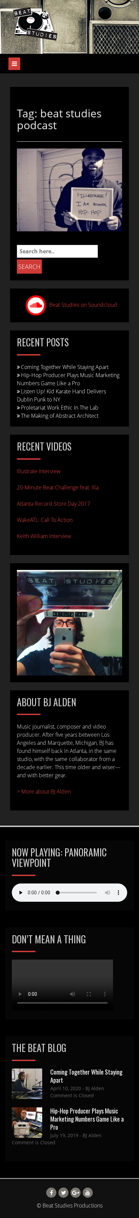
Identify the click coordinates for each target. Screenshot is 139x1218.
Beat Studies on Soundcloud (83, 304)
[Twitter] (63, 1193)
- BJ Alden (92, 1088)
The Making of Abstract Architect (60, 415)
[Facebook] (51, 1193)
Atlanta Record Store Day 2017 (53, 503)
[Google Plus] (76, 1193)
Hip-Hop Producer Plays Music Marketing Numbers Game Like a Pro (87, 1118)
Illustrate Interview (39, 471)
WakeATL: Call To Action (45, 520)
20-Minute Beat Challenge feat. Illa (58, 487)
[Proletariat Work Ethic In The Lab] (69, 189)
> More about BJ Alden (44, 791)
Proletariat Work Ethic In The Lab (60, 407)
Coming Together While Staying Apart (65, 367)
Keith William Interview (44, 536)
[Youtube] (88, 1193)
